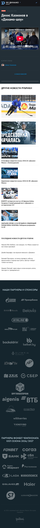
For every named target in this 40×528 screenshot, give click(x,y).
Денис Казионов (10, 65)
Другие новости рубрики (16, 88)
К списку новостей (21, 74)
